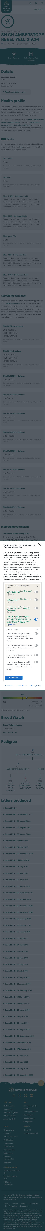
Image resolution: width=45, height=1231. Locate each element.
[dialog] (22, 615)
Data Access (22, 686)
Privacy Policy (36, 686)
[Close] (40, 545)
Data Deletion (9, 686)
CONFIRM (13, 677)
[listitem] (22, 586)
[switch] (36, 592)
